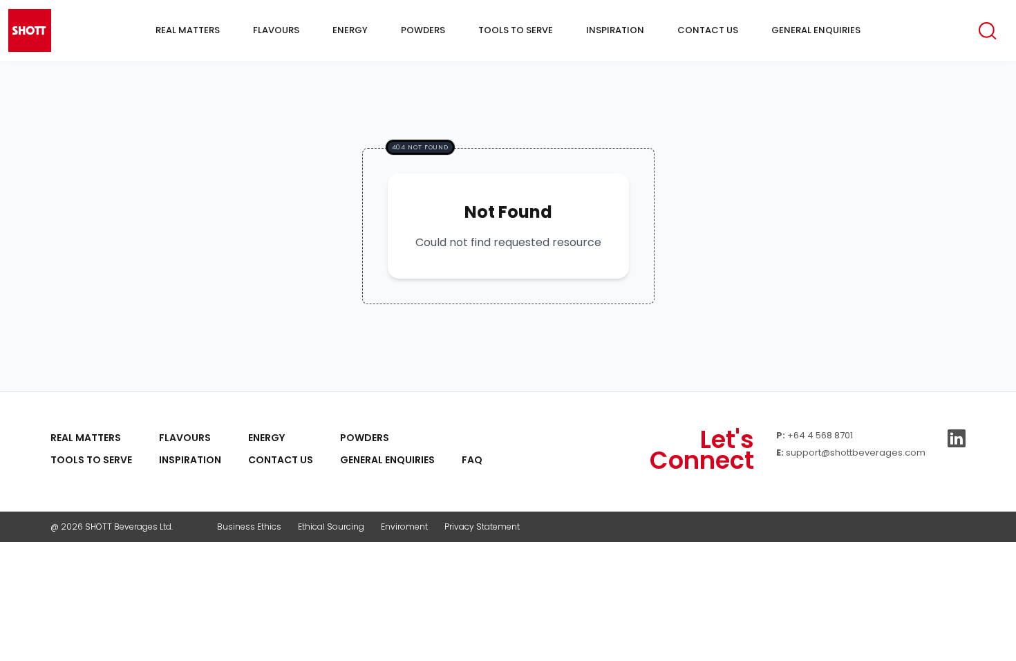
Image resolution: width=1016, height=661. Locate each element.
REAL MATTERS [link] (85, 438)
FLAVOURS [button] (276, 30)
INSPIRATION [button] (615, 30)
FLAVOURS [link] (185, 438)
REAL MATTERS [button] (188, 30)
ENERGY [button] (350, 30)
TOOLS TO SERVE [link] (91, 460)
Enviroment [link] (404, 526)
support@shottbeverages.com (855, 452)
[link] (472, 437)
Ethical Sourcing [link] (331, 526)
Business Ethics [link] (249, 526)
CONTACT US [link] (280, 460)
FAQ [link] (472, 460)
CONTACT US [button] (707, 30)
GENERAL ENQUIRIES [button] (815, 30)
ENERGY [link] (266, 438)
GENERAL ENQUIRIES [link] (387, 460)
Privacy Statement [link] (482, 526)
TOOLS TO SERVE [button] (515, 30)
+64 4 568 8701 (820, 435)
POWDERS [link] (364, 438)
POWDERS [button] (423, 30)
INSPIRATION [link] (190, 460)
